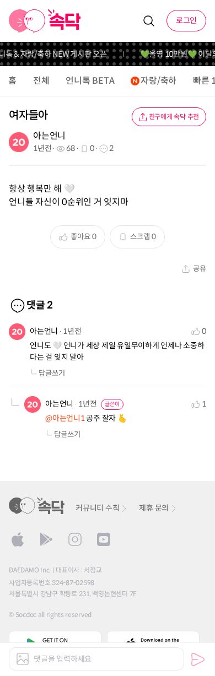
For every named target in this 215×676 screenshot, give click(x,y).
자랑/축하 (158, 80)
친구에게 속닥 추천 (174, 116)
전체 (41, 80)
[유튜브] (103, 539)
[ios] (17, 539)
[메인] (45, 21)
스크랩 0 (143, 236)
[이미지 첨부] (22, 659)
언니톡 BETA (90, 80)
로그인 (186, 20)
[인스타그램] (75, 539)
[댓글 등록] (198, 659)
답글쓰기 (52, 373)
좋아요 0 (83, 236)
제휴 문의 (154, 508)
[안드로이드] (46, 539)
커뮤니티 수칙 (97, 508)
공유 (199, 268)
